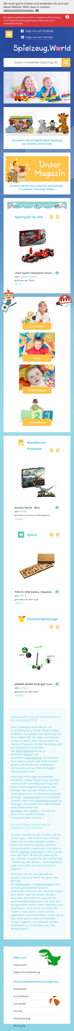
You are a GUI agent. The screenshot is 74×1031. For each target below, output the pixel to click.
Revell (23, 511)
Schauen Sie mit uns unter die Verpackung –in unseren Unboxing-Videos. (37, 187)
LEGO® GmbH (28, 276)
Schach (34, 810)
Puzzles (17, 1011)
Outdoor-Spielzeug (31, 851)
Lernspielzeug (37, 422)
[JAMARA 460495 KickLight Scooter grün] (57, 684)
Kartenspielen (44, 884)
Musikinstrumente (46, 800)
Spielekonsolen (32, 797)
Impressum (20, 964)
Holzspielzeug (21, 1018)
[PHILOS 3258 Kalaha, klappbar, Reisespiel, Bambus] (57, 592)
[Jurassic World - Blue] (57, 507)
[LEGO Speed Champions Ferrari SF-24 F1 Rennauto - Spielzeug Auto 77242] (57, 273)
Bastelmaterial (24, 751)
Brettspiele (20, 989)
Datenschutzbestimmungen (19, 10)
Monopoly (17, 810)
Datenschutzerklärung (26, 972)
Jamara (24, 688)
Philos (23, 595)
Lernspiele (19, 1003)
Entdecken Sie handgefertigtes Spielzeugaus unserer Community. (37, 142)
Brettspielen (22, 884)
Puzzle (37, 358)
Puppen (28, 754)
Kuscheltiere (37, 326)
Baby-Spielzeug (37, 390)
